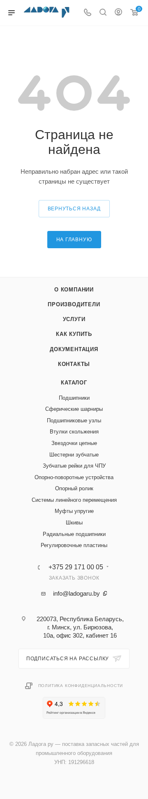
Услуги (74, 319)
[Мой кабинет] (118, 12)
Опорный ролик (74, 488)
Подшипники (74, 398)
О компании (74, 290)
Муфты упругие (74, 511)
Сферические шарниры (74, 409)
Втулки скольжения (74, 432)
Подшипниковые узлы (74, 420)
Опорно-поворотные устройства (74, 477)
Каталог (74, 383)
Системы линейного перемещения (74, 500)
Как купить (74, 334)
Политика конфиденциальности (80, 685)
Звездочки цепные (74, 443)
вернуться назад (74, 209)
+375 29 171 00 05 (76, 567)
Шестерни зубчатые (74, 455)
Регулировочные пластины (74, 545)
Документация (74, 349)
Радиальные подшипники (74, 534)
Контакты (74, 364)
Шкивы (74, 522)
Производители (74, 304)
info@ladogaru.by (76, 593)
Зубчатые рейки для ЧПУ (74, 466)
